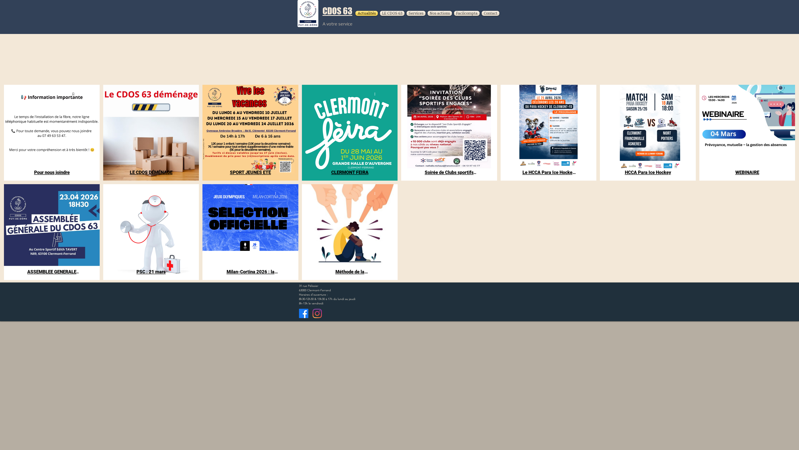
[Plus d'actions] (78, 93)
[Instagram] (317, 313)
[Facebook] (303, 313)
